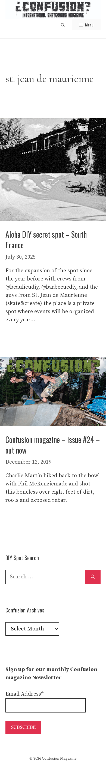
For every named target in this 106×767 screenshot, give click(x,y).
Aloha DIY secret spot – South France (46, 239)
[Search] (93, 577)
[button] (63, 24)
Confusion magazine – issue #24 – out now (52, 445)
